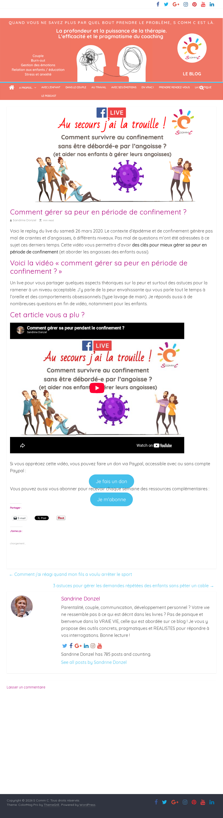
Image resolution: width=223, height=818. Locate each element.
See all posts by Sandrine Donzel (94, 662)
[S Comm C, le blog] (111, 21)
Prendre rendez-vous (174, 87)
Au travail (98, 87)
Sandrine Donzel (24, 220)
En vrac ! (148, 87)
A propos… (26, 87)
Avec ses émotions (123, 87)
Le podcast (48, 95)
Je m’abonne (111, 499)
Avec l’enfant (50, 87)
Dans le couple (76, 87)
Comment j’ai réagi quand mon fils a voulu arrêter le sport (70, 574)
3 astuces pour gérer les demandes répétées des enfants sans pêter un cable (133, 585)
